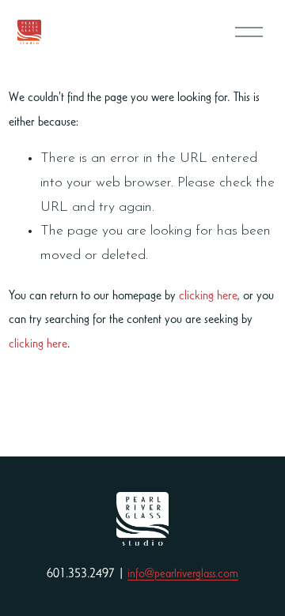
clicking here (208, 294)
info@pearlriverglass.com (182, 572)
